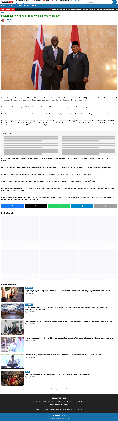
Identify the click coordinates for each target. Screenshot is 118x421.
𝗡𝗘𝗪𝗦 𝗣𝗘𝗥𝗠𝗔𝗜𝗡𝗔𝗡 (36, 4)
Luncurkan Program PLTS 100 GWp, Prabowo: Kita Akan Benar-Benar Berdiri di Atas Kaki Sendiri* (63, 355)
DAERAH (19, 6)
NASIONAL (11, 6)
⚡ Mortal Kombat (72, 4)
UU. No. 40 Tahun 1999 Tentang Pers (71, 409)
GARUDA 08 (67, 401)
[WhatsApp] (82, 206)
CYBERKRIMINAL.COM (57, 401)
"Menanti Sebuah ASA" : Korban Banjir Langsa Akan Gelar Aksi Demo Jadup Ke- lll (57, 374)
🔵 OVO (25, 4)
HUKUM (26, 6)
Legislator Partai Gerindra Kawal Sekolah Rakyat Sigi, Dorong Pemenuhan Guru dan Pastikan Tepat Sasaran (68, 321)
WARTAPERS (46, 401)
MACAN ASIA (65, 405)
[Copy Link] (105, 206)
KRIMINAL (34, 6)
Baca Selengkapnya (59, 390)
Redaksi (45, 409)
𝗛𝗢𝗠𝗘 (3, 6)
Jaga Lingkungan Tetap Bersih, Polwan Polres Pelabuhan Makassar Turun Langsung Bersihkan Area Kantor (62, 9)
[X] (36, 206)
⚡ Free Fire (61, 4)
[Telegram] (59, 206)
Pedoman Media (54, 409)
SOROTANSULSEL (37, 401)
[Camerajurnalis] (7, 2)
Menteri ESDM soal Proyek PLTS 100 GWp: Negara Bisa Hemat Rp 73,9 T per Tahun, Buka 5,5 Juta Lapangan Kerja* (69, 338)
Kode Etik (39, 409)
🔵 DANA (17, 4)
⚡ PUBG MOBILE (50, 4)
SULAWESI (29, 288)
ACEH (27, 371)
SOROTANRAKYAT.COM (79, 401)
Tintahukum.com (55, 405)
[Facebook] (12, 206)
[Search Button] (115, 2)
